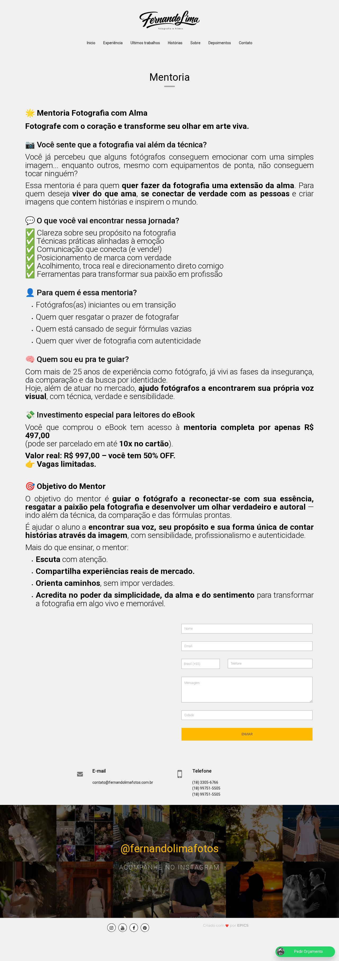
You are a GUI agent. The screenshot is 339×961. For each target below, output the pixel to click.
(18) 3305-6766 (205, 782)
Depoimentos (219, 43)
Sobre (195, 43)
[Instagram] (111, 927)
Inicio (91, 43)
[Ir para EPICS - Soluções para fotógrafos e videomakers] (225, 925)
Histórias (175, 43)
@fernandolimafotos (170, 848)
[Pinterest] (144, 927)
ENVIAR (247, 734)
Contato (245, 43)
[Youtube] (122, 927)
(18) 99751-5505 (206, 788)
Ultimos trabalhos (145, 43)
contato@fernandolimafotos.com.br (122, 782)
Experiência (113, 43)
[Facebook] (133, 927)
